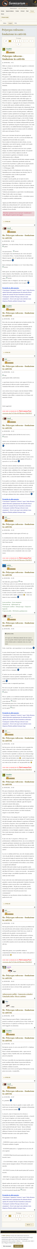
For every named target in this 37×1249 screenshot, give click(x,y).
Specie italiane (10, 11)
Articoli (22, 11)
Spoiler (7, 221)
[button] (6, 41)
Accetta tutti (18, 1246)
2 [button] (13, 41)
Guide (17, 11)
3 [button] (17, 41)
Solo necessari (7, 1246)
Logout (10, 23)
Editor (4, 23)
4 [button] (21, 41)
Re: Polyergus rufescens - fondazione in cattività (18, 236)
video (13, 258)
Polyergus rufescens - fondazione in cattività (14, 32)
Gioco (2, 14)
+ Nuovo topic (5, 17)
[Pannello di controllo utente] (1, 23)
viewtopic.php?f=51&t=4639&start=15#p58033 (17, 413)
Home (2, 11)
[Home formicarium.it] (18, 3)
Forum (32, 11)
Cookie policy (19, 1242)
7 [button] (31, 41)
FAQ (15, 23)
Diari (27, 11)
